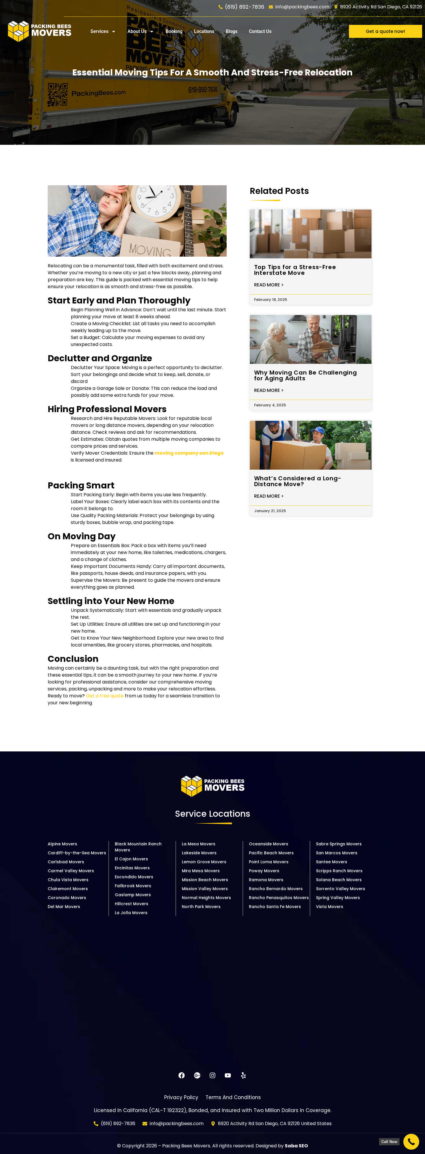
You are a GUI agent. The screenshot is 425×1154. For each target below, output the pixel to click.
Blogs (231, 31)
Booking (174, 31)
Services (99, 31)
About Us (137, 31)
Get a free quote (105, 695)
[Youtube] (228, 1075)
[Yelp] (243, 1075)
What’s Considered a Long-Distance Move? (297, 481)
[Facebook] (182, 1075)
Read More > (269, 284)
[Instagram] (212, 1075)
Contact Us (260, 31)
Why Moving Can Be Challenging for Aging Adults (305, 375)
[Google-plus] (197, 1075)
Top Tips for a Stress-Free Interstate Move (295, 270)
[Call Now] (411, 1142)
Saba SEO (296, 1145)
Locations (204, 31)
